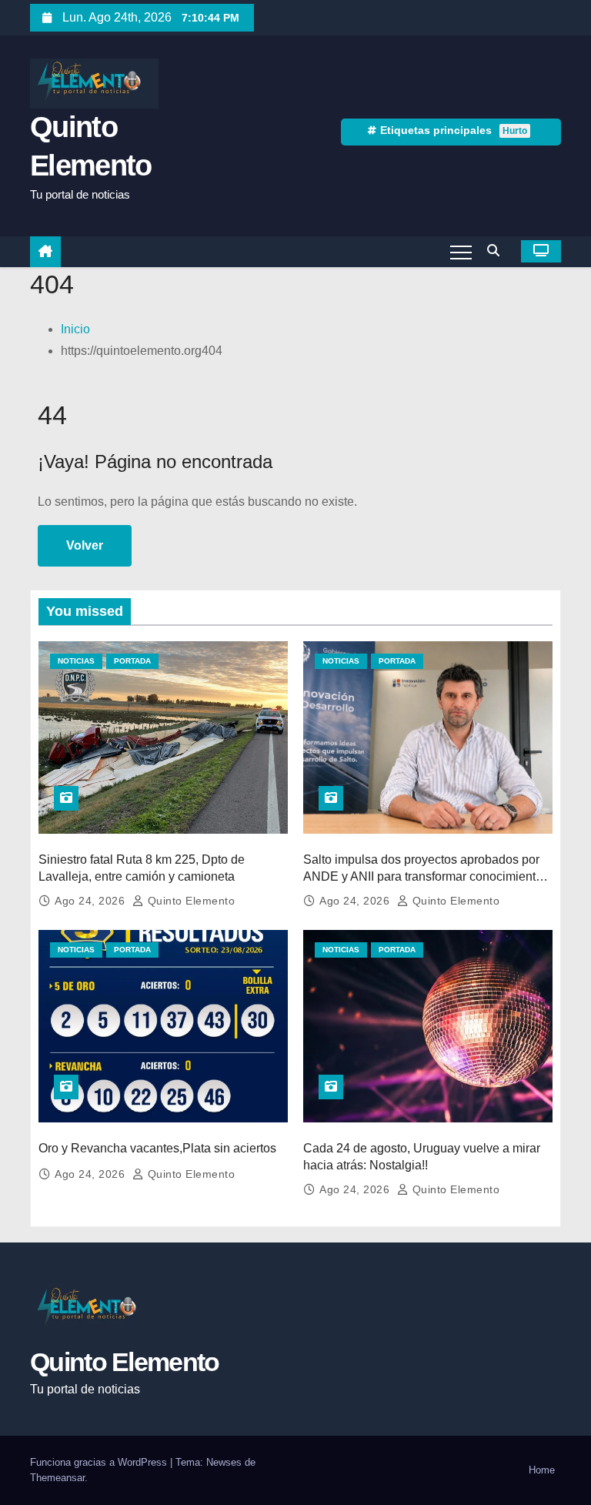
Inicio (75, 329)
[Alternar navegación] (460, 251)
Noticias (76, 661)
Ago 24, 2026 (92, 901)
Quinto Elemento (189, 901)
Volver (84, 545)
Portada (132, 661)
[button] (497, 250)
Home (542, 1470)
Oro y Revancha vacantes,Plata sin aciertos (157, 1148)
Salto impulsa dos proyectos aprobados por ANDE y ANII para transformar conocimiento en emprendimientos (423, 876)
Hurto (515, 130)
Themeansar (57, 1477)
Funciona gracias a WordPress (100, 1462)
